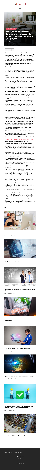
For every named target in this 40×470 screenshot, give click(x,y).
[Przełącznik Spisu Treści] (12, 50)
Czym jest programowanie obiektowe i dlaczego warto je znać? (18, 348)
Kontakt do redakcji (20, 461)
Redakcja (10, 235)
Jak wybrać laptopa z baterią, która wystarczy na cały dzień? (17, 261)
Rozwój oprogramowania (11, 28)
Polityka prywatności (20, 463)
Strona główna (19, 458)
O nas (18, 460)
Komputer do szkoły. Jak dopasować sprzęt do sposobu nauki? (18, 232)
